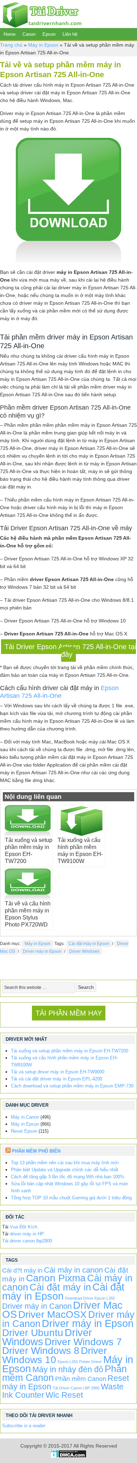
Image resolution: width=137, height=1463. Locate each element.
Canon (28, 34)
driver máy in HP (27, 1233)
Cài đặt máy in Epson (88, 943)
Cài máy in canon (73, 1270)
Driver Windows (84, 951)
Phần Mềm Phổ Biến (36, 1151)
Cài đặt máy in (60, 1287)
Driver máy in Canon (37, 1306)
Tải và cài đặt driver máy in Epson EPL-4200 (56, 1078)
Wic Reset (64, 1395)
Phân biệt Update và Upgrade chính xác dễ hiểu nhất (64, 1169)
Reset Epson (24, 1131)
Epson (49, 34)
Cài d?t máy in (22, 1270)
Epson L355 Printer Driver (80, 1362)
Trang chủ (11, 45)
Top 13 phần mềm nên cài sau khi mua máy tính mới (65, 1162)
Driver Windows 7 (83, 1341)
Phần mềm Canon (80, 1378)
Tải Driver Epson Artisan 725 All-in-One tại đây (70, 650)
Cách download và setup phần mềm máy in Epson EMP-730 (72, 1085)
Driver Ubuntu (32, 1332)
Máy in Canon (25, 1117)
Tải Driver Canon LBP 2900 (76, 1388)
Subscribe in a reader (23, 1425)
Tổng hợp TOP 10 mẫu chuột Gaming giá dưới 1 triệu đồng (71, 1197)
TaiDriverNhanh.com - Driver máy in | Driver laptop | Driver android (40, 14)
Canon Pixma (56, 1278)
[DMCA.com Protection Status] (68, 1456)
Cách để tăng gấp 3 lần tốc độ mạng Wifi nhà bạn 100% (67, 1176)
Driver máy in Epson (42, 951)
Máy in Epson (43, 45)
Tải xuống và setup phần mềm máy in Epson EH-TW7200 (69, 1050)
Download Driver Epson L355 (90, 1298)
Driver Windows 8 (40, 1350)
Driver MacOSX (52, 1314)
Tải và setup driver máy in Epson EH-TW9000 (57, 1071)
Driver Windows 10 (54, 1355)
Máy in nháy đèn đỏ (67, 1369)
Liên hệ (70, 34)
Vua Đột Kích (23, 1226)
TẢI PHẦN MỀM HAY (68, 1013)
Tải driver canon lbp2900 (27, 1240)
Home (9, 34)
